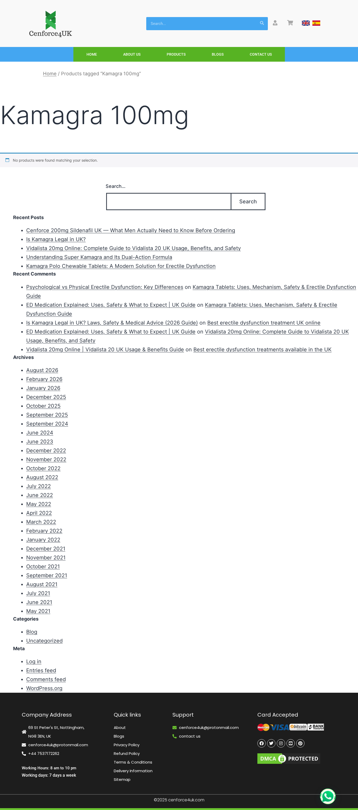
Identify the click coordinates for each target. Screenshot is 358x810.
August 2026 (42, 370)
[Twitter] (271, 743)
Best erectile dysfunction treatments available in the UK (262, 349)
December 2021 (45, 549)
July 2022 (38, 486)
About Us (131, 54)
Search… (116, 186)
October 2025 (43, 406)
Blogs (218, 54)
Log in (33, 661)
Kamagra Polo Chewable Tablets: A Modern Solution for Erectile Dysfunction (121, 266)
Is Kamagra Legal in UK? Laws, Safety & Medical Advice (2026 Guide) (112, 323)
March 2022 (41, 522)
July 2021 (38, 593)
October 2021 (43, 566)
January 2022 (43, 540)
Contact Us (261, 54)
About (120, 727)
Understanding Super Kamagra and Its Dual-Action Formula (99, 257)
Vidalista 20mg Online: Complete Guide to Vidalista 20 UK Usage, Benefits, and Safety (133, 248)
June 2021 (39, 602)
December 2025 (46, 397)
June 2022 (39, 495)
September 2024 (47, 424)
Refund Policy (127, 753)
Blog (31, 632)
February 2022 (44, 531)
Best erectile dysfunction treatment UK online (264, 323)
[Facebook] (261, 743)
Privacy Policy (126, 745)
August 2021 (41, 584)
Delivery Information (133, 771)
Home (91, 54)
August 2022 (42, 477)
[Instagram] (281, 743)
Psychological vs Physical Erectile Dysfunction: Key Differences (104, 287)
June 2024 (39, 433)
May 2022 (38, 504)
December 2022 (46, 450)
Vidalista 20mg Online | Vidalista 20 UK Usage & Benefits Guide (105, 349)
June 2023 (39, 441)
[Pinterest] (300, 743)
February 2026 (44, 379)
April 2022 (39, 513)
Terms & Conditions (133, 762)
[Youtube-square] (290, 743)
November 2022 (46, 459)
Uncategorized (44, 641)
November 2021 (46, 557)
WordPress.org (44, 688)
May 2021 (38, 611)
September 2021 (46, 575)
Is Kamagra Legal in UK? (56, 239)
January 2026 (43, 388)
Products (176, 54)
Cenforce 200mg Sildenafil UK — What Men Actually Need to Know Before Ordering (130, 230)
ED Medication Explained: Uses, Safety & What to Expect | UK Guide (111, 305)
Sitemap (122, 779)
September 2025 (47, 415)
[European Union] (316, 23)
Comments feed (46, 679)
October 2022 (43, 468)
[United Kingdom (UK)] (306, 23)
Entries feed (41, 670)
